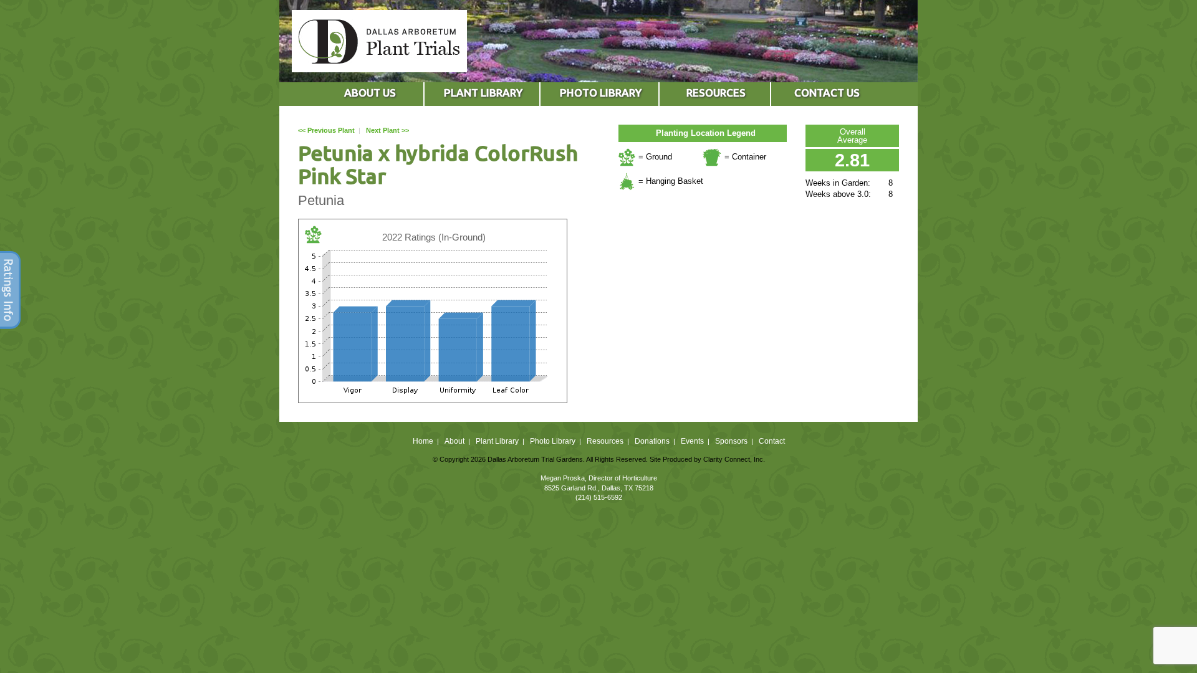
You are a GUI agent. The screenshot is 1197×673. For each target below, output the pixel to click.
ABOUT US (370, 92)
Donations (652, 441)
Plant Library (497, 441)
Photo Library (552, 441)
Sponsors (731, 441)
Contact (772, 441)
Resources (605, 441)
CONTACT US (827, 92)
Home (423, 441)
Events (692, 441)
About (454, 441)
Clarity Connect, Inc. (734, 459)
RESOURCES (716, 92)
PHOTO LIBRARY (601, 92)
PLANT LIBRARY (483, 92)
